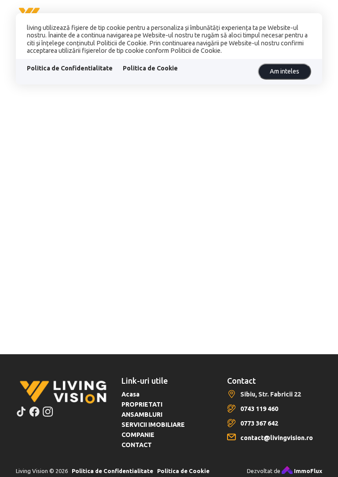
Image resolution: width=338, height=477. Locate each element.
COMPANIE (137, 434)
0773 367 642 (259, 423)
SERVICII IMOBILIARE (153, 424)
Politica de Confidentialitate (70, 68)
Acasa (130, 394)
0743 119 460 (259, 408)
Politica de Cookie (150, 68)
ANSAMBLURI (141, 414)
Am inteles (284, 71)
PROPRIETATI (141, 404)
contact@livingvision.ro (276, 437)
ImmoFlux (307, 471)
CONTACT (136, 444)
